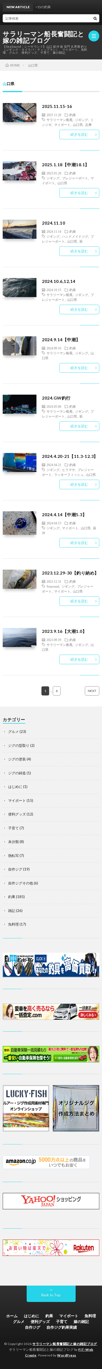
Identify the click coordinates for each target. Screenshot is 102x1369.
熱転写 (13, 855)
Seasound (53, 586)
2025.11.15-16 (57, 106)
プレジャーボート (75, 178)
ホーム (12, 1315)
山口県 (78, 124)
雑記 (11, 910)
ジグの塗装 (17, 759)
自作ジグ (15, 869)
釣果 (72, 114)
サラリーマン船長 (60, 119)
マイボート (62, 124)
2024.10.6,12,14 (58, 281)
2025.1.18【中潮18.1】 (65, 164)
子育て (13, 828)
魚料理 (13, 924)
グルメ (13, 731)
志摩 (88, 124)
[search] (95, 18)
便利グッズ (17, 814)
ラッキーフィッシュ (69, 474)
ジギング (81, 119)
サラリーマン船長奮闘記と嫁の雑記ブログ (43, 37)
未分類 (13, 841)
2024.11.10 (53, 222)
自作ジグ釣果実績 (62, 1327)
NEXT (92, 691)
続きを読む (79, 134)
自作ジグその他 (20, 883)
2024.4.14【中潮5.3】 (64, 514)
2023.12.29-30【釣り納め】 (70, 572)
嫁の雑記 (81, 1321)
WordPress (66, 1355)
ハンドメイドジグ (75, 236)
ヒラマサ (68, 469)
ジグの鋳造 (17, 773)
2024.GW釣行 (56, 397)
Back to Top (51, 1295)
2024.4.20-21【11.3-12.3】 (70, 456)
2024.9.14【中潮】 (61, 339)
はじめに (15, 786)
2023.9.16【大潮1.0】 (64, 631)
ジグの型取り (18, 745)
